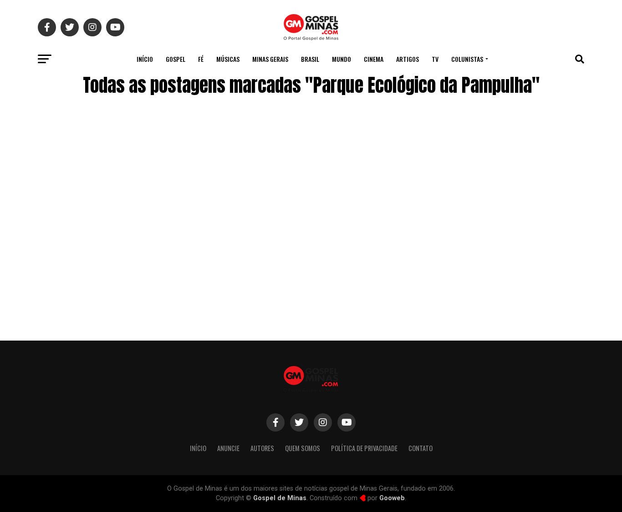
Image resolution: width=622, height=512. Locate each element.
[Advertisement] (511, 256)
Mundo (341, 59)
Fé (201, 59)
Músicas (228, 59)
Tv (435, 59)
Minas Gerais (270, 59)
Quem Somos (302, 448)
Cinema (373, 59)
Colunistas (467, 59)
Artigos (407, 59)
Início (145, 59)
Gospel (175, 59)
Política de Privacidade (364, 448)
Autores (262, 448)
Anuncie (228, 448)
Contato (420, 448)
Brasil (310, 59)
